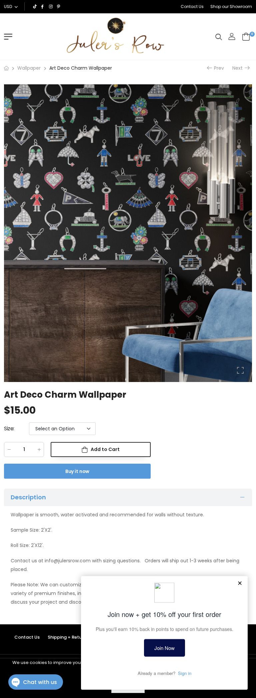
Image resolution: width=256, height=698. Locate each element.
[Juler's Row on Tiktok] (35, 7)
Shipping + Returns (68, 637)
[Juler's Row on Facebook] (43, 7)
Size (9, 428)
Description (28, 497)
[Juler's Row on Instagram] (51, 7)
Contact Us (192, 6)
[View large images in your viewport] (240, 370)
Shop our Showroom (231, 6)
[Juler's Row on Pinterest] (59, 7)
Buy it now (77, 471)
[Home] (6, 68)
